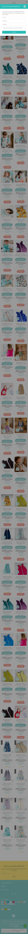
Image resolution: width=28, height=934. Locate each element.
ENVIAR (14, 32)
